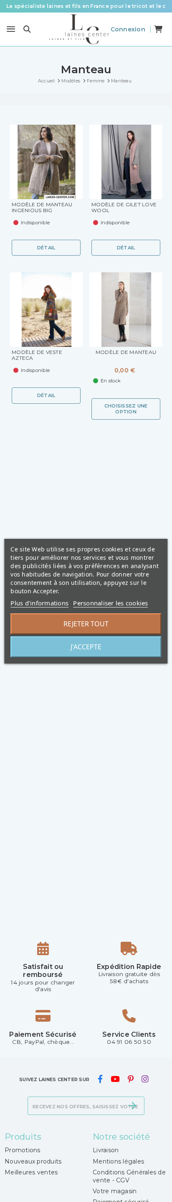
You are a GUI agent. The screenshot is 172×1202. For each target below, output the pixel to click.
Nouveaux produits (33, 1161)
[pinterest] (130, 1079)
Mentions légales (118, 1161)
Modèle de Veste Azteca (37, 355)
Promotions (22, 1150)
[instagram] (144, 1079)
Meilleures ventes (31, 1172)
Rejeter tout (86, 623)
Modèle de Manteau (126, 352)
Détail (46, 248)
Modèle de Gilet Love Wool (124, 207)
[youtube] (115, 1079)
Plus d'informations (39, 603)
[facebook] (100, 1079)
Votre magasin (115, 1191)
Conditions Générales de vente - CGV (129, 1176)
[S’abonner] (132, 1106)
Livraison (106, 1150)
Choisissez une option (126, 408)
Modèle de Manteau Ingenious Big (42, 207)
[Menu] (10, 29)
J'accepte (86, 646)
